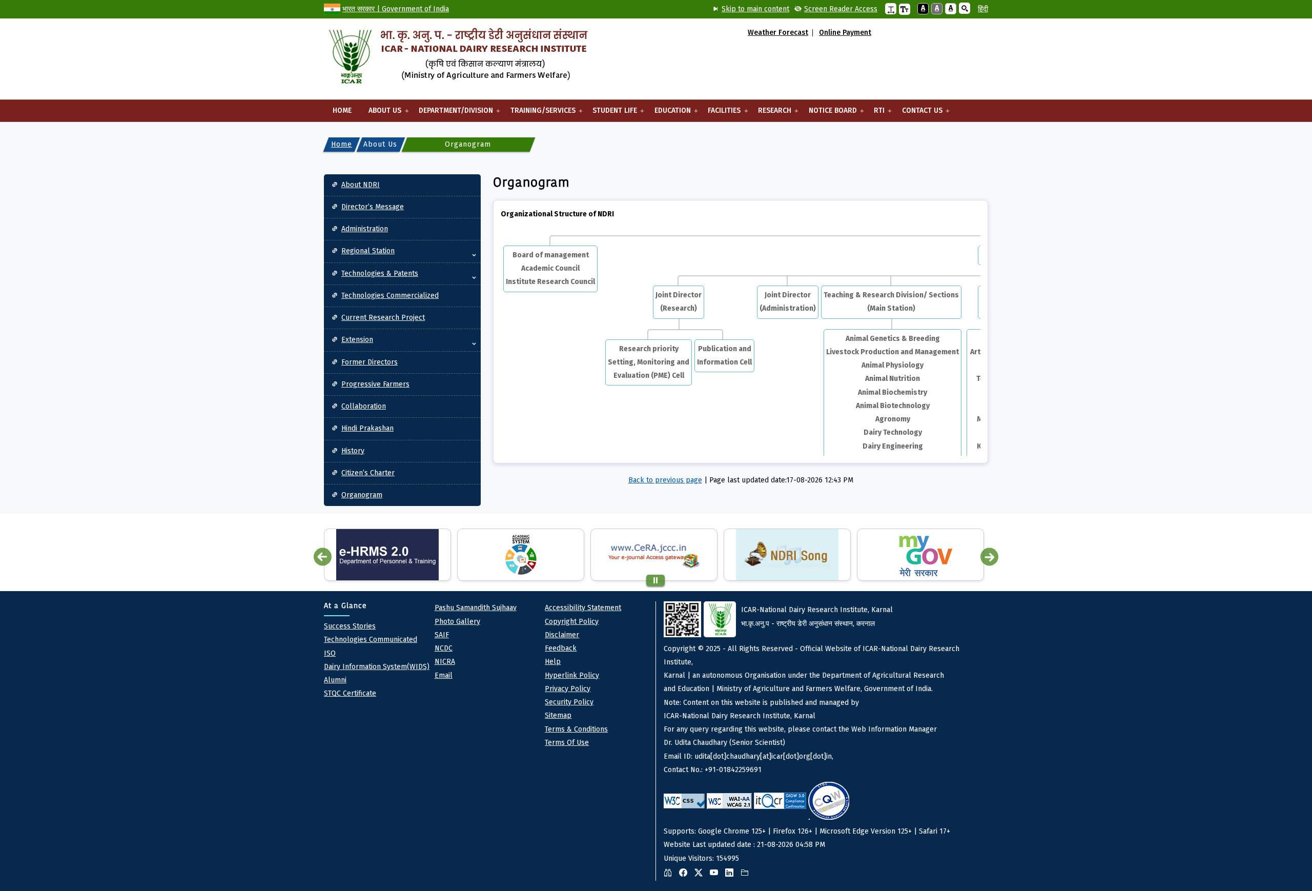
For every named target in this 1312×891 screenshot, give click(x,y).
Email (444, 675)
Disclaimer (562, 635)
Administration (364, 229)
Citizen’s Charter (368, 473)
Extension (357, 339)
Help (553, 661)
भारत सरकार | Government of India (395, 9)
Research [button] (770, 113)
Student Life (610, 113)
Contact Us (917, 113)
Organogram (361, 495)
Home (342, 110)
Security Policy (569, 702)
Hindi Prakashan (367, 428)
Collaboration (363, 406)
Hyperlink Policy (572, 675)
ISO (330, 653)
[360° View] (670, 873)
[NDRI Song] (787, 554)
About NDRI (360, 184)
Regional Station (368, 251)
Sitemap (558, 715)
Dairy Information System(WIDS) (376, 666)
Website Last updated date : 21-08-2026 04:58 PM (811, 733)
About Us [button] (381, 113)
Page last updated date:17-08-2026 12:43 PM (781, 480)
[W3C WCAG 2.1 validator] (729, 801)
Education (668, 113)
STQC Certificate (350, 693)
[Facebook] (685, 873)
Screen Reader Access (840, 9)
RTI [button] (875, 113)
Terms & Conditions (576, 729)
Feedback (561, 648)
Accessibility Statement (583, 607)
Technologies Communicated (370, 639)
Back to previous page (665, 480)
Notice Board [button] (828, 113)
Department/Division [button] (451, 113)
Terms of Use (567, 742)
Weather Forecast (778, 32)
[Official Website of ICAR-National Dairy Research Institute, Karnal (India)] (457, 56)
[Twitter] (701, 873)
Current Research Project (383, 317)
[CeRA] (654, 554)
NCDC (444, 648)
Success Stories (350, 626)
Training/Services (539, 113)
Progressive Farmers (375, 384)
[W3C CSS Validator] (684, 801)
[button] (890, 8)
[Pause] (655, 580)
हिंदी (983, 9)
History (352, 451)
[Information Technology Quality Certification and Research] (780, 801)
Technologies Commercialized (390, 295)
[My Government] (920, 554)
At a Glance (345, 605)
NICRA (445, 661)
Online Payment (845, 32)
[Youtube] (716, 873)
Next (989, 557)
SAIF (442, 635)
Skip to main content (755, 9)
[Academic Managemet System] (520, 554)
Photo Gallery (457, 621)
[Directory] (747, 873)
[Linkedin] (732, 873)
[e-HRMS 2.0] (387, 554)
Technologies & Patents (379, 273)
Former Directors (369, 362)
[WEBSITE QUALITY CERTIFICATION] (828, 801)
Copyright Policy (572, 621)
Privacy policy (567, 688)
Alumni (335, 680)
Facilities (720, 113)
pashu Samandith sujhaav (476, 607)
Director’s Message (372, 206)
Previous (323, 557)
